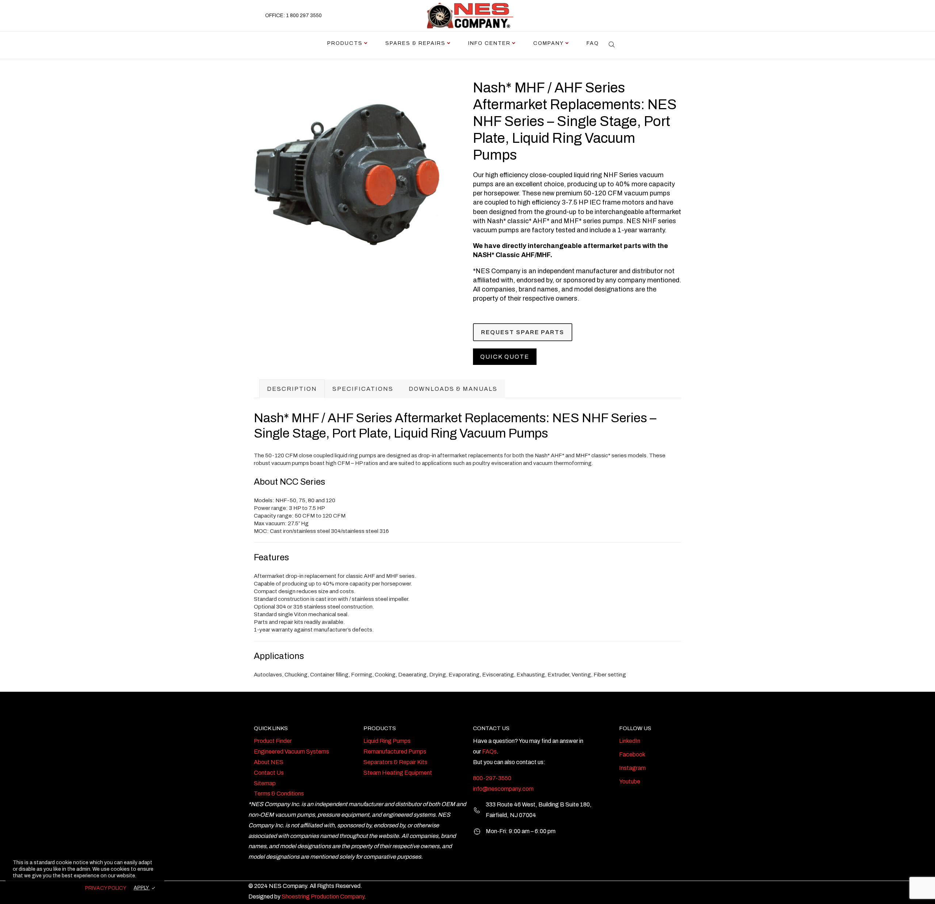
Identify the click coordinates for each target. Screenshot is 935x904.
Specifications (362, 389)
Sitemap (265, 783)
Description (292, 389)
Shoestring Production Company (323, 896)
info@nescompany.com (503, 789)
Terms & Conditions (279, 793)
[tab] (292, 388)
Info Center (489, 43)
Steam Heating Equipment (397, 773)
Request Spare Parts (522, 332)
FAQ (593, 43)
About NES (268, 762)
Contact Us (269, 773)
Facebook (632, 754)
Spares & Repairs (415, 43)
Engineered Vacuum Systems (291, 751)
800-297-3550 (492, 778)
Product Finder (273, 741)
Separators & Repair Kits (395, 762)
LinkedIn (629, 741)
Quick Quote (504, 357)
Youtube (629, 781)
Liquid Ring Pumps (387, 741)
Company (548, 43)
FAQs (489, 751)
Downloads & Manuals (453, 389)
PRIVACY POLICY (105, 888)
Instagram (632, 768)
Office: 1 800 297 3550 (293, 15)
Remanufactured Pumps (394, 751)
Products (345, 43)
